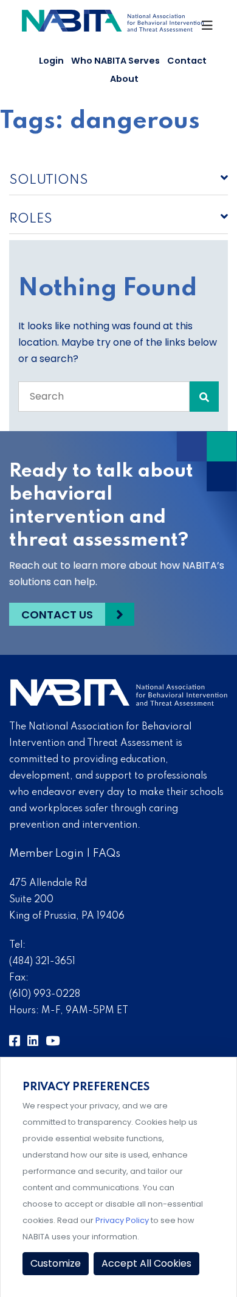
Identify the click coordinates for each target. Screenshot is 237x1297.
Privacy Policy (122, 1220)
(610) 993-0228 (44, 994)
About (124, 79)
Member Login (46, 853)
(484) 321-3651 (42, 962)
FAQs (106, 853)
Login (51, 61)
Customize (55, 1263)
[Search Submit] (204, 396)
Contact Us (57, 614)
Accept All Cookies (146, 1263)
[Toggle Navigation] (208, 28)
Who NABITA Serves (115, 61)
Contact (187, 61)
